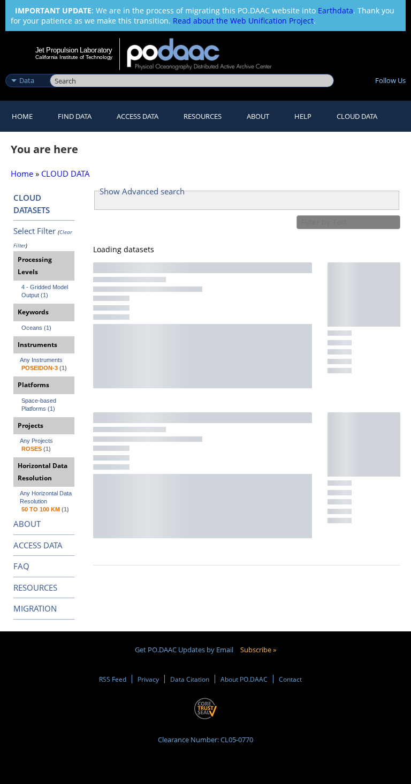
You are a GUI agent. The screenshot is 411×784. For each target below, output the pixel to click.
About (258, 116)
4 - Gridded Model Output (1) (45, 291)
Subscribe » (258, 649)
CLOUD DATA (357, 116)
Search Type (26, 69)
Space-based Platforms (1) (39, 404)
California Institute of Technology (73, 57)
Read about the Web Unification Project (243, 21)
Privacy (148, 679)
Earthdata (335, 10)
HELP (302, 116)
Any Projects (36, 441)
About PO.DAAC (244, 679)
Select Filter (34, 230)
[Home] (206, 54)
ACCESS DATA (38, 545)
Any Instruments (41, 360)
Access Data (137, 116)
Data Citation (189, 679)
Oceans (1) (36, 328)
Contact (290, 679)
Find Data (75, 116)
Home (22, 116)
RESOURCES (203, 116)
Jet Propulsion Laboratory (73, 50)
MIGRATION (35, 608)
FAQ (21, 566)
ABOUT (27, 523)
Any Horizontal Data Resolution (46, 497)
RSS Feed (112, 679)
